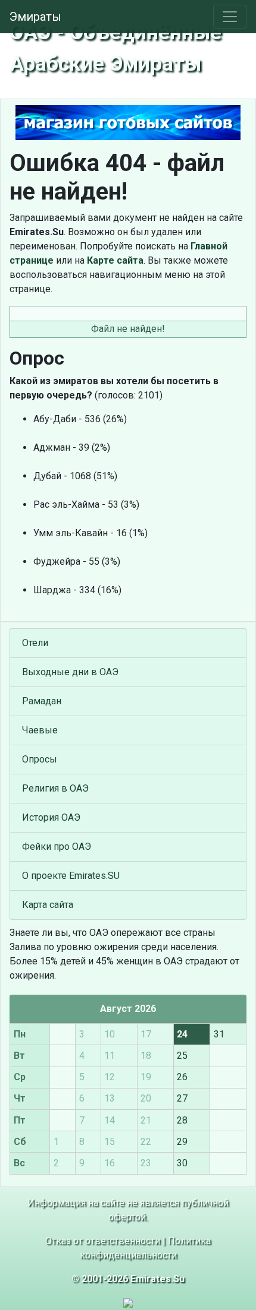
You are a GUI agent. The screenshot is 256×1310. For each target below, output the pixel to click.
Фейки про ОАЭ (56, 846)
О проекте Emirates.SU (71, 875)
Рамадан (41, 701)
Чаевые (40, 730)
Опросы (39, 759)
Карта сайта (47, 904)
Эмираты (35, 17)
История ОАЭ (51, 817)
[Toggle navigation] (229, 17)
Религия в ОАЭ (55, 788)
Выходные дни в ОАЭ (70, 672)
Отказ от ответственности (102, 1240)
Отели (35, 642)
